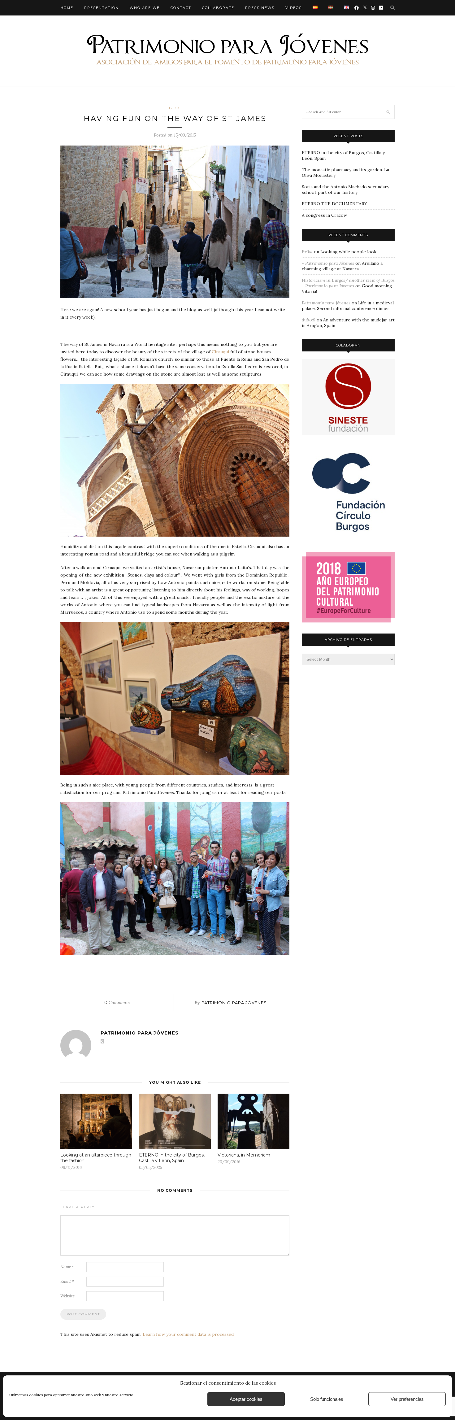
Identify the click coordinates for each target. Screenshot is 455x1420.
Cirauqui (221, 352)
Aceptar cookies (246, 1399)
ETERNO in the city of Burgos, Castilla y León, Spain (172, 1157)
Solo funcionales (326, 1399)
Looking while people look (348, 252)
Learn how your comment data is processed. (189, 1334)
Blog (175, 108)
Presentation (101, 8)
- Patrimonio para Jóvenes (328, 263)
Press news (260, 8)
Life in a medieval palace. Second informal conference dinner (348, 305)
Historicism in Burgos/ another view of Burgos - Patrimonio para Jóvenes (348, 283)
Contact (181, 8)
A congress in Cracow (324, 215)
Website (67, 1296)
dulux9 (308, 320)
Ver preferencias (407, 1399)
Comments (117, 1002)
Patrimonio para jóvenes (234, 1002)
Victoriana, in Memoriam (244, 1155)
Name (67, 1267)
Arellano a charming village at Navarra (342, 266)
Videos (293, 8)
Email (67, 1281)
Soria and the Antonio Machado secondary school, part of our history (345, 189)
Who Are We (145, 8)
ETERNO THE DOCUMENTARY (334, 204)
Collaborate (218, 8)
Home (66, 8)
